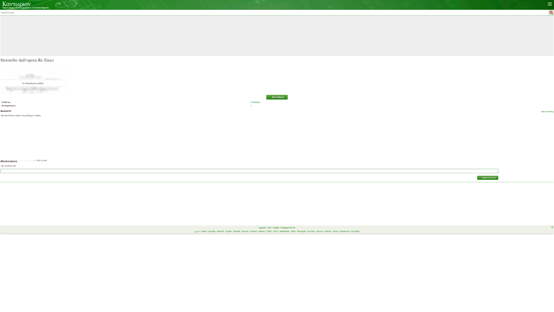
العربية (197, 231)
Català (203, 231)
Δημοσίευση (489, 178)
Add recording (547, 112)
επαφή (276, 227)
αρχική (262, 227)
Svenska (327, 231)
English (228, 231)
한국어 (275, 231)
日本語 (269, 231)
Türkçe (335, 231)
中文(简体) (355, 231)
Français (245, 231)
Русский (311, 231)
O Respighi (255, 102)
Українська (345, 231)
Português (301, 231)
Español (236, 231)
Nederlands (284, 231)
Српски (319, 231)
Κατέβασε (278, 97)
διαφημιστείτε (288, 227)
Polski (293, 231)
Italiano (262, 231)
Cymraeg (211, 231)
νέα (269, 227)
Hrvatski (253, 231)
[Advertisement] (277, 35)
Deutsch (220, 231)
